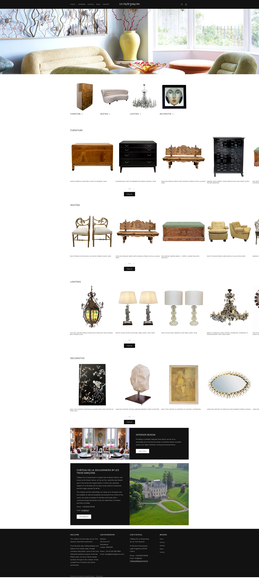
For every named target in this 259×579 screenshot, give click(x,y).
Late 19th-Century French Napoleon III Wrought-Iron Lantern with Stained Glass (91, 333)
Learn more (142, 451)
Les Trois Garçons (79, 576)
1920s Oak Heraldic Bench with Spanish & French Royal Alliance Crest (183, 182)
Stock (161, 539)
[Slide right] (134, 189)
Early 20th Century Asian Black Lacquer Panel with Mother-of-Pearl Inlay (92, 410)
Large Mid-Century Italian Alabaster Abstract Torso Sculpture (137, 409)
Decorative (165, 114)
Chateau (162, 545)
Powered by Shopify (89, 576)
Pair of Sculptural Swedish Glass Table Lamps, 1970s (179, 333)
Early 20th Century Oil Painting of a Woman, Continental (181, 409)
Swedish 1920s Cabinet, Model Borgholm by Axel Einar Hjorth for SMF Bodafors (228, 182)
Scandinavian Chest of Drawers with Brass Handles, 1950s (136, 181)
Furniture (75, 114)
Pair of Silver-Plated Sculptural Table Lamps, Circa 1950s (135, 333)
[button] (73, 4)
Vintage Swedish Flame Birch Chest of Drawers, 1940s (88, 181)
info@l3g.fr (85, 510)
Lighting (134, 114)
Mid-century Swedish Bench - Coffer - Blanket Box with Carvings (180, 256)
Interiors (162, 542)
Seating (104, 114)
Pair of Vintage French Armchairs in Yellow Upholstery (226, 256)
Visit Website (83, 517)
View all (129, 194)
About (162, 549)
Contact (162, 552)
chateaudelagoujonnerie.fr (139, 561)
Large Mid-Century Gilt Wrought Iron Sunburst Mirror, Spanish (229, 409)
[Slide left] (125, 189)
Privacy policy (99, 576)
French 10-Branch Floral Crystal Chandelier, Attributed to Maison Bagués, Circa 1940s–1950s (227, 333)
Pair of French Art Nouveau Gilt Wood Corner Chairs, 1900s (90, 256)
